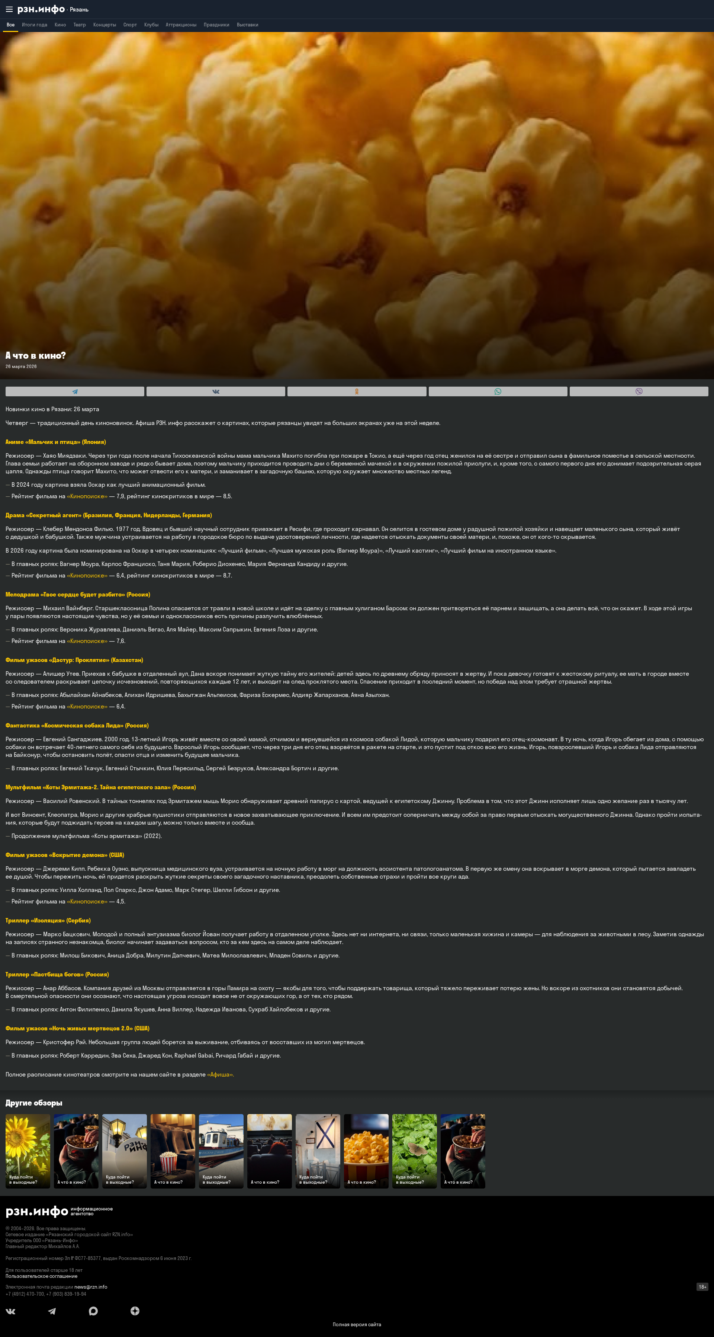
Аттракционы (181, 25)
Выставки (247, 25)
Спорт (130, 25)
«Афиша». (220, 1074)
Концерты (104, 25)
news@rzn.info (90, 1287)
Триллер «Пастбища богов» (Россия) (57, 974)
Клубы (151, 25)
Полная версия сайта (357, 1324)
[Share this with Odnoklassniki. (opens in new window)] (356, 391)
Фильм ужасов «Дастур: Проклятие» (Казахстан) (74, 659)
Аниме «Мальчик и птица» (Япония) (56, 441)
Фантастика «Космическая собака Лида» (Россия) (77, 725)
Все (11, 25)
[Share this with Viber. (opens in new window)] (639, 391)
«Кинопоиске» (87, 496)
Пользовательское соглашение (41, 1276)
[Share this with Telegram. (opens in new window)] (75, 391)
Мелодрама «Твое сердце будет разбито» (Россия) (78, 594)
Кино (60, 25)
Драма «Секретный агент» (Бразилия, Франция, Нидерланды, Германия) (109, 515)
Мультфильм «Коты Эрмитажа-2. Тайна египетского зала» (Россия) (101, 787)
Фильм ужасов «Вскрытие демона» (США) (65, 854)
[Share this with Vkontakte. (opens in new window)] (216, 391)
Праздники (216, 25)
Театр (80, 25)
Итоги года (34, 25)
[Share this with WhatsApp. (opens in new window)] (498, 391)
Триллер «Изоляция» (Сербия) (48, 920)
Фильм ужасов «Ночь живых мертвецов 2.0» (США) (77, 1028)
